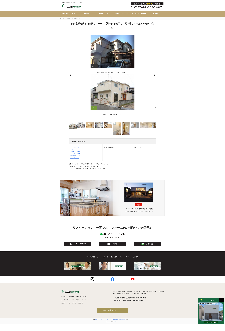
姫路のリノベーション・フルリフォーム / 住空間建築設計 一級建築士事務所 (110, 319)
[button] (154, 75)
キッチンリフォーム (75, 151)
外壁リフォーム (74, 158)
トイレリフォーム (75, 153)
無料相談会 (156, 13)
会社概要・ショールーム (121, 13)
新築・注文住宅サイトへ (112, 310)
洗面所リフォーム (75, 155)
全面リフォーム (74, 147)
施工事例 (86, 13)
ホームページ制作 (109, 321)
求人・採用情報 (90, 257)
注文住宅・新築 (103, 13)
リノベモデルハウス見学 (139, 13)
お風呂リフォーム (75, 149)
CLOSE (221, 300)
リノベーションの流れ (103, 257)
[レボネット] (117, 321)
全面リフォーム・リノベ (68, 13)
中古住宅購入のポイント (117, 257)
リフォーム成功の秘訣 (132, 257)
